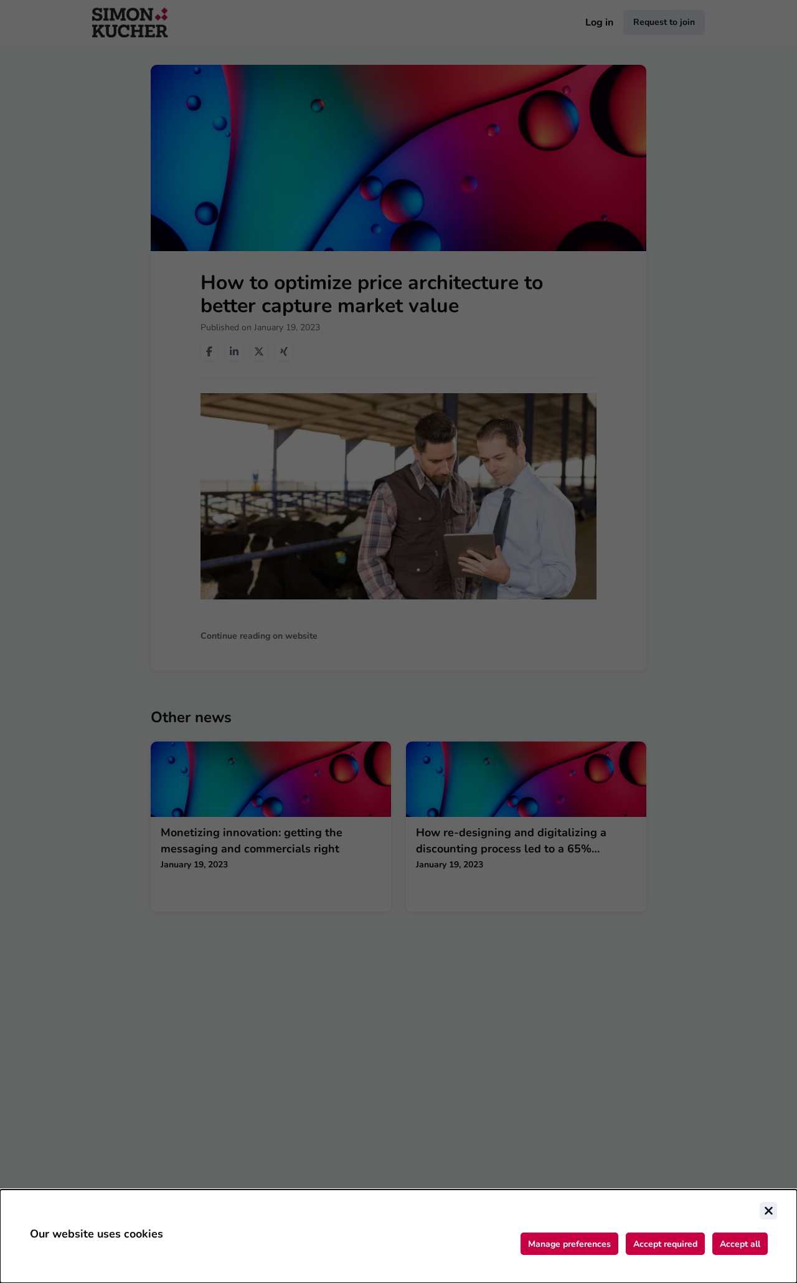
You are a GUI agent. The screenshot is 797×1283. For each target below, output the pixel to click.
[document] (398, 1236)
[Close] (768, 1210)
